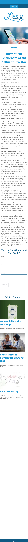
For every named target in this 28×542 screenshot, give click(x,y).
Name (2, 256)
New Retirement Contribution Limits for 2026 (12, 357)
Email (2, 264)
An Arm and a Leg (9, 391)
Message (3, 273)
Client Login (14, 6)
